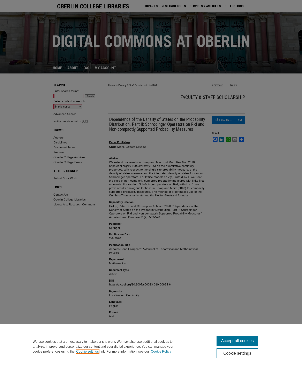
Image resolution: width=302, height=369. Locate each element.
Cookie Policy (161, 351)
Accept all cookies (237, 340)
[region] (151, 346)
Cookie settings (87, 351)
